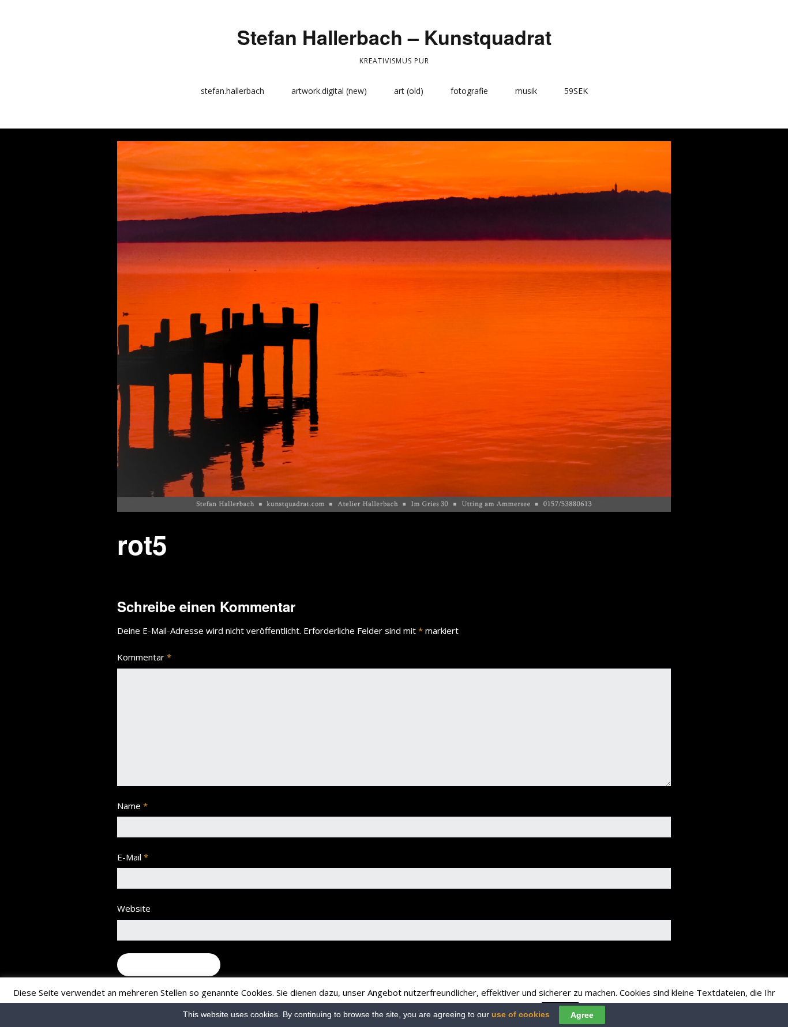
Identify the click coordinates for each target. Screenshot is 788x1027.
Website (134, 908)
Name (132, 805)
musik (526, 90)
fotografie (469, 90)
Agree (582, 1015)
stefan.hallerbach (232, 90)
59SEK (576, 90)
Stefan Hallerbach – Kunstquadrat (394, 37)
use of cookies (520, 1014)
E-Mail (132, 857)
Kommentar (144, 657)
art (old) (408, 90)
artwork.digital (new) (329, 90)
